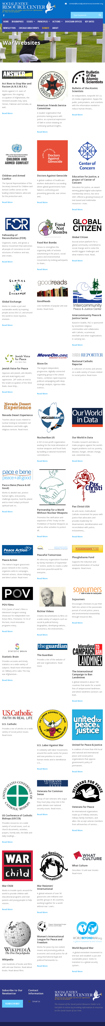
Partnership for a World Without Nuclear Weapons (52, 511)
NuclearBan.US (46, 437)
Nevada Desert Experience (17, 415)
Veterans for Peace (83, 806)
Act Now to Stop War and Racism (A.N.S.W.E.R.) (16, 85)
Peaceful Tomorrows (49, 555)
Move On (42, 363)
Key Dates (89, 21)
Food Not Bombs (47, 242)
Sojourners (78, 599)
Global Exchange (11, 301)
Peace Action (9, 560)
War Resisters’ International (45, 887)
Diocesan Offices (73, 21)
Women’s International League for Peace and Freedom (50, 939)
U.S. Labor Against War (50, 745)
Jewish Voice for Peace (15, 368)
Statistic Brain (10, 656)
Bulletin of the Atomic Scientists (85, 90)
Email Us (36, 1001)
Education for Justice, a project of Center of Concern (85, 179)
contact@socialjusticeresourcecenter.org (86, 3)
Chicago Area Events (29, 27)
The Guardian (45, 655)
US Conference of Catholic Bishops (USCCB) (17, 817)
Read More (7, 113)
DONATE (45, 27)
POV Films (8, 604)
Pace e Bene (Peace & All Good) (16, 487)
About (55, 27)
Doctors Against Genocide (52, 175)
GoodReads (43, 301)
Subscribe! (12, 1003)
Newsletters (9, 27)
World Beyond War (83, 947)
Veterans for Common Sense (50, 793)
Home (6, 21)
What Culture (80, 865)
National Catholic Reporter (82, 363)
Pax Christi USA (81, 506)
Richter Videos (45, 611)
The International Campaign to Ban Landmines (82, 674)
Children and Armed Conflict (13, 177)
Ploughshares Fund (83, 557)
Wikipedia (7, 959)
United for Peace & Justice (87, 744)
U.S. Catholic (9, 724)
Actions (56, 21)
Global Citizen (80, 237)
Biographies (18, 21)
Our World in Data (82, 437)
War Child (7, 885)
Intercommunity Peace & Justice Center (86, 317)
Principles (43, 21)
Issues (30, 21)
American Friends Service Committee (51, 107)
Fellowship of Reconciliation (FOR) (14, 237)
